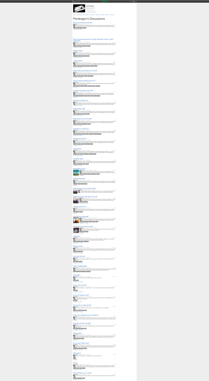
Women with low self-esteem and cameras (85, 71)
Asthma (75, 363)
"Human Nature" (78, 61)
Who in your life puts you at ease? (83, 22)
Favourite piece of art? (79, 206)
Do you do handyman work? (81, 295)
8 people (80, 67)
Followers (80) (107, 14)
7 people (80, 77)
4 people (80, 29)
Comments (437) (92, 14)
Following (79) (112, 14)
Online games (77, 149)
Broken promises (78, 246)
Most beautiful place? (79, 178)
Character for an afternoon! (81, 129)
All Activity (75, 14)
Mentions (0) (98, 14)
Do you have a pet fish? (80, 285)
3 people (80, 135)
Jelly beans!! (76, 236)
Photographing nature (79, 169)
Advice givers (77, 353)
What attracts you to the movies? (82, 119)
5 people (80, 47)
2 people (75, 97)
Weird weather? (77, 333)
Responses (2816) (86, 14)
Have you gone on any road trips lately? (84, 188)
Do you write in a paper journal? (82, 305)
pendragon (75, 24)
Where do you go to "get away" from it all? (85, 196)
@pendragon (80, 24)
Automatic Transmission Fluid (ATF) (83, 90)
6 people (80, 57)
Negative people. (78, 51)
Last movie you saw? (79, 256)
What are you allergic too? (80, 100)
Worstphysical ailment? (79, 139)
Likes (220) (102, 14)
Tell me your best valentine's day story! (84, 81)
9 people (81, 349)
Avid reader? (76, 275)
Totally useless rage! (79, 109)
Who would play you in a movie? (82, 373)
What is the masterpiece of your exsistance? (86, 315)
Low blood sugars (78, 159)
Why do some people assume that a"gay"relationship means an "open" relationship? (93, 40)
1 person (75, 87)
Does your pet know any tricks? (82, 323)
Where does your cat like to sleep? (83, 226)
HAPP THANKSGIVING (80, 266)
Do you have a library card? (81, 343)
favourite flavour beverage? (81, 216)
